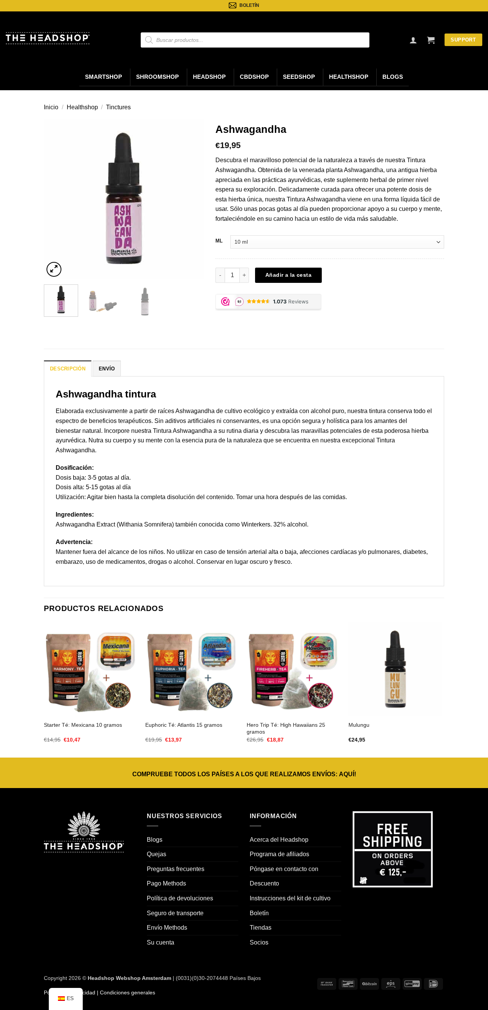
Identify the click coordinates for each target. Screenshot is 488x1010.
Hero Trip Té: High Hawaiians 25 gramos (286, 728)
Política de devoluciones (180, 898)
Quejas (156, 854)
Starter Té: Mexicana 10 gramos (83, 725)
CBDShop (254, 77)
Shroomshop (157, 77)
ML (219, 241)
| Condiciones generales (125, 992)
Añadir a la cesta (288, 275)
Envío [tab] (107, 369)
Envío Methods (167, 927)
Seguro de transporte (175, 913)
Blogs (392, 77)
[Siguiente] (191, 199)
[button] (431, 40)
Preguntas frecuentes (175, 869)
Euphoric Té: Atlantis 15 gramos (183, 725)
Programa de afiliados (279, 854)
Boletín (259, 913)
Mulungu (358, 725)
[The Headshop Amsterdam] (48, 38)
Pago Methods (166, 883)
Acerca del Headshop (279, 839)
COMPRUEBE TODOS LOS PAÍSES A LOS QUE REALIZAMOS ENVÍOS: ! (244, 774)
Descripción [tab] (67, 369)
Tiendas (260, 927)
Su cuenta (160, 942)
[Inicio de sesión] (413, 40)
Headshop (209, 77)
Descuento (264, 883)
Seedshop (299, 77)
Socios (259, 942)
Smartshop (103, 77)
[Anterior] (57, 199)
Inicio (51, 107)
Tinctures (118, 107)
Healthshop (348, 77)
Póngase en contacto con (284, 869)
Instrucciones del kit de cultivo (290, 898)
